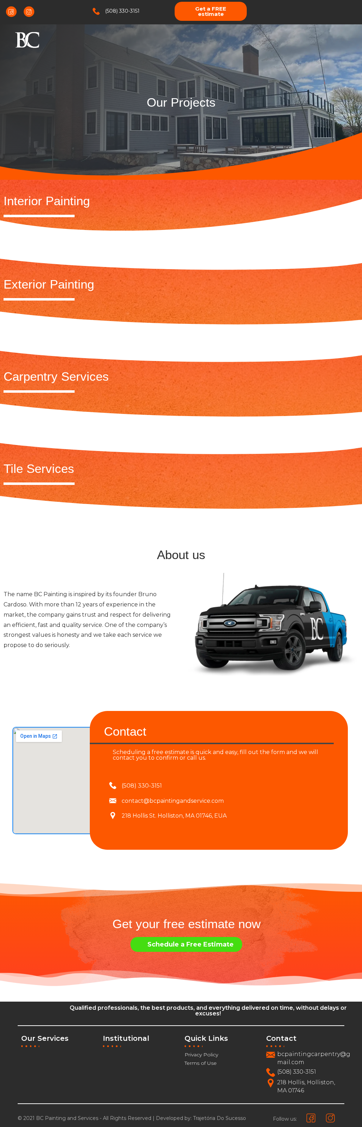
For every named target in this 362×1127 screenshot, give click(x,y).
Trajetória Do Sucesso (219, 1118)
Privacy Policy (201, 1054)
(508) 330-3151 (122, 11)
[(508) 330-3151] (96, 11)
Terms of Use (201, 1063)
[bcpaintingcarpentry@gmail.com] (270, 1054)
